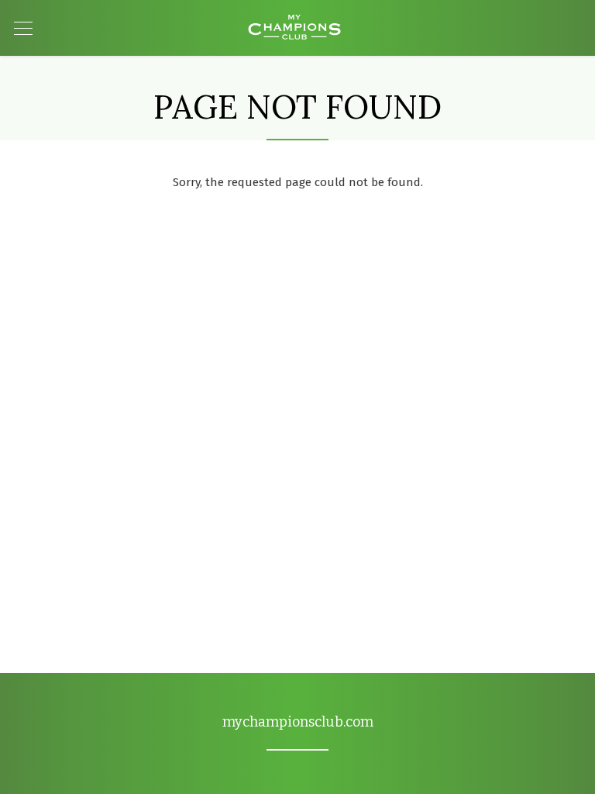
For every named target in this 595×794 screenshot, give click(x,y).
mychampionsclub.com (297, 721)
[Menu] (24, 28)
